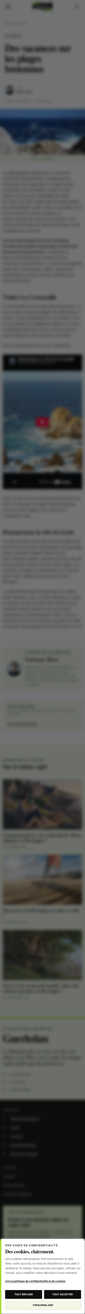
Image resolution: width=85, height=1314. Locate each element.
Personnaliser (43, 1305)
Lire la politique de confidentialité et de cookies (35, 1281)
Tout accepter (62, 1294)
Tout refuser (23, 1294)
